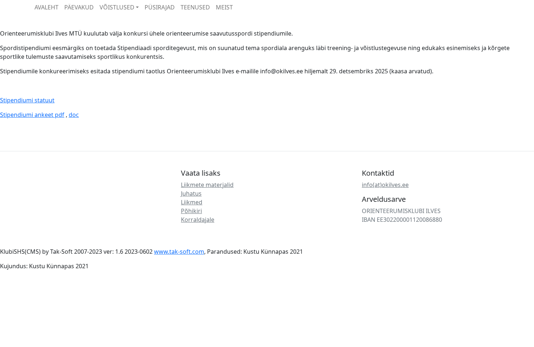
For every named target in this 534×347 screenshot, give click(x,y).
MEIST (224, 7)
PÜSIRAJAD (160, 7)
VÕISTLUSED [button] (117, 7)
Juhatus (191, 193)
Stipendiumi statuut (27, 100)
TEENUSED (195, 7)
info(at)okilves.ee (385, 185)
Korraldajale (197, 220)
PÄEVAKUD (79, 7)
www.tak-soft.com (179, 252)
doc (74, 115)
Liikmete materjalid (207, 185)
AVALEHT (46, 7)
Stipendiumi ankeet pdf (32, 115)
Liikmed (191, 202)
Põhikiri (191, 211)
